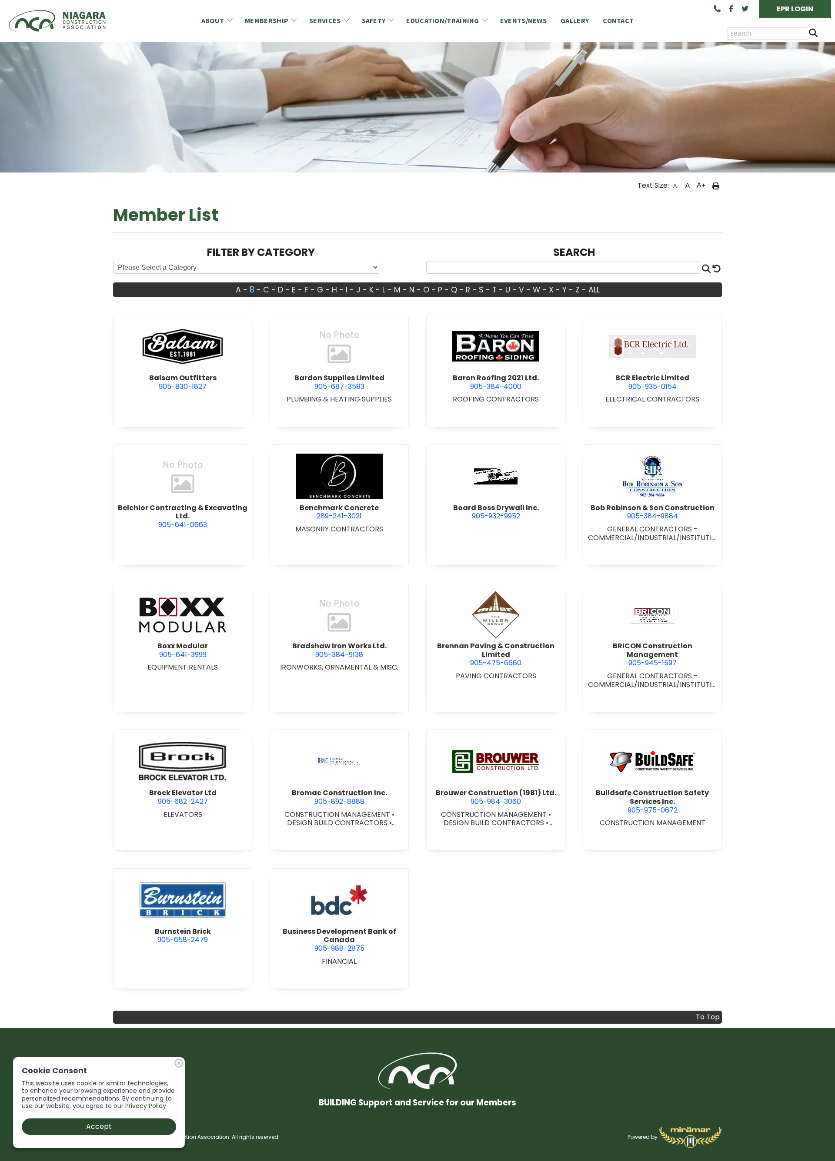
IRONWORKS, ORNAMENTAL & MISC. (339, 667)
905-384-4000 (496, 382)
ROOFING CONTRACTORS (496, 399)
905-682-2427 (183, 797)
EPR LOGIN (795, 9)
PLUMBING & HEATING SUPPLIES (339, 399)
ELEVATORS (183, 814)
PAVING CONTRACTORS (496, 676)
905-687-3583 (339, 382)
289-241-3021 (339, 512)
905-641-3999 (182, 650)
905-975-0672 (652, 801)
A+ (701, 185)
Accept (99, 1126)
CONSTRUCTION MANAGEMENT (338, 814)
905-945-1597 (652, 654)
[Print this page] (716, 185)
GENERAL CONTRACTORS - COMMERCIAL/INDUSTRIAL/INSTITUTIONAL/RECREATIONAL (652, 537)
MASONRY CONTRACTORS (339, 529)
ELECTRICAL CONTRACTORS (652, 399)
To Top (708, 1017)
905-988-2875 (339, 939)
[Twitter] (744, 9)
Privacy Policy (145, 1105)
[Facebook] (731, 9)
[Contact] (717, 9)
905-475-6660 (495, 654)
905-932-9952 (496, 512)
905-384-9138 (339, 650)
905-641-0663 (182, 516)
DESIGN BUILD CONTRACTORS (338, 823)
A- (675, 186)
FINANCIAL (339, 961)
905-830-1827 (183, 382)
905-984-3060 (496, 797)
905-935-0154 (652, 382)
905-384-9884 (653, 512)
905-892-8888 (339, 797)
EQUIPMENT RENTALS (182, 667)
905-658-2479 (183, 935)
